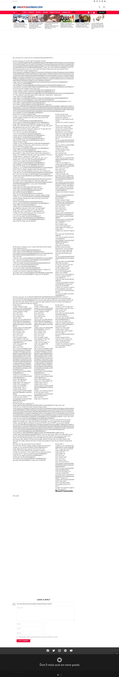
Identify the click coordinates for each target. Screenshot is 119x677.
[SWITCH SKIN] (88, 12)
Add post (102, 12)
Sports (38, 12)
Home (19, 12)
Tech (24, 12)
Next (105, 22)
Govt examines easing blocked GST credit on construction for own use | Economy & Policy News (97, 26)
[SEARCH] (91, 12)
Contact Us (66, 12)
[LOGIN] (94, 12)
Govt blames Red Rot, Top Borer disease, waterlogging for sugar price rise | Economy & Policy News (51, 26)
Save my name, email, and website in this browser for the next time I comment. (38, 637)
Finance (31, 12)
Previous (13, 22)
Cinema (45, 12)
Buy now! (15, 1)
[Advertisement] (59, 42)
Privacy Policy (55, 12)
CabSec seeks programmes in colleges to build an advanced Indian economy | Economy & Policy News (36, 26)
